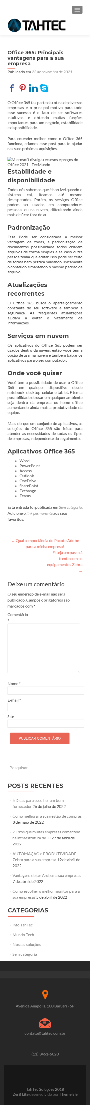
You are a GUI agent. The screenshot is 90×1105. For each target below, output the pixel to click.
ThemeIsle (69, 1094)
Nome (14, 683)
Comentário (18, 617)
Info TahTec (22, 924)
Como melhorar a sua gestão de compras (47, 816)
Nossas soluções (26, 944)
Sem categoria (70, 507)
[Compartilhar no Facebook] (12, 88)
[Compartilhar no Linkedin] (33, 88)
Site (11, 716)
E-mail (14, 700)
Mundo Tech (23, 934)
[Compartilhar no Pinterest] (22, 88)
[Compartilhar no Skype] (44, 88)
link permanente (39, 513)
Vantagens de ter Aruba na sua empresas (46, 875)
